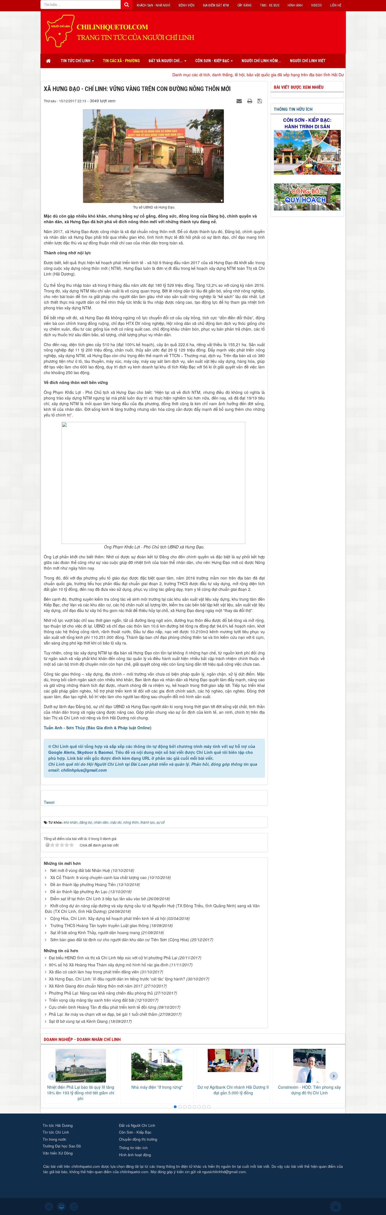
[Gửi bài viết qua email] (240, 100)
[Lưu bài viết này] (260, 100)
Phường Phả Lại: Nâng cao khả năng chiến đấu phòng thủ (101, 993)
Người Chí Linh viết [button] (308, 60)
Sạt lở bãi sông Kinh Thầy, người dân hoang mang (95, 932)
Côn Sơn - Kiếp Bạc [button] (212, 60)
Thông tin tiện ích (133, 1147)
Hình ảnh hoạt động (135, 1154)
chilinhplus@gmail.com (84, 770)
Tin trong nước (54, 1139)
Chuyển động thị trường (138, 1139)
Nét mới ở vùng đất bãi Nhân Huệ (80, 870)
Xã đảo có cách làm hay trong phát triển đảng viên (94, 972)
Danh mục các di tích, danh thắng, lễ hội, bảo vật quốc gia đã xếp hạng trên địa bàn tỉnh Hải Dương (221, 74)
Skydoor (85, 752)
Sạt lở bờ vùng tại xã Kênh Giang (78, 1021)
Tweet (49, 802)
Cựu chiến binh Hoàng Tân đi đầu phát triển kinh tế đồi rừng (102, 1007)
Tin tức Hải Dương (58, 1125)
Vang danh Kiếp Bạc (338, 74)
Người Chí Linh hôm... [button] (261, 60)
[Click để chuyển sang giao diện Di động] (74, 1206)
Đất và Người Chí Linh (137, 1125)
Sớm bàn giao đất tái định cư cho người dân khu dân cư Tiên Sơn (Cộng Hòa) (119, 939)
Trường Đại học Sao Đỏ (62, 1146)
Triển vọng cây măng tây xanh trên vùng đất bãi (91, 1000)
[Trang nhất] (49, 61)
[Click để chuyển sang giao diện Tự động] (49, 1206)
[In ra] (250, 100)
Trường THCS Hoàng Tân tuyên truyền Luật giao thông (99, 925)
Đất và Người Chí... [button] (166, 60)
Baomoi (105, 752)
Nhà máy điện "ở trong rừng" (157, 1087)
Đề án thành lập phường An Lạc (78, 891)
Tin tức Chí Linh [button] (76, 60)
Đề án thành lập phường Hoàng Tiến (83, 884)
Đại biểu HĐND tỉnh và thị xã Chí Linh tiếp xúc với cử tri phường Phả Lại (113, 957)
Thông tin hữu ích (293, 109)
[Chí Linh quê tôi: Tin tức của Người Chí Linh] (122, 30)
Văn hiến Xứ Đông (58, 1153)
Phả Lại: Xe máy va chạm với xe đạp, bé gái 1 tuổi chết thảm (103, 1014)
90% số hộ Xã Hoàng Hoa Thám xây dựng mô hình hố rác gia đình (108, 964)
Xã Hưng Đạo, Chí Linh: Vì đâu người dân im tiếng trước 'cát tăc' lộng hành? (117, 979)
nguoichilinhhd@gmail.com (224, 1171)
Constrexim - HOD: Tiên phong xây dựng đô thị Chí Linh (309, 1089)
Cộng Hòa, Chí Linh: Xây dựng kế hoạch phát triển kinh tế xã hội (108, 918)
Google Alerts (61, 752)
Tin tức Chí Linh (56, 1132)
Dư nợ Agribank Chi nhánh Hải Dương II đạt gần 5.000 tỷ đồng (233, 1089)
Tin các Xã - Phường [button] (121, 60)
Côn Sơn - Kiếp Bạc (135, 1132)
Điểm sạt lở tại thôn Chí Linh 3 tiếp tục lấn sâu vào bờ (98, 898)
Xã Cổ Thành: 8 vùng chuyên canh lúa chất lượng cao (98, 877)
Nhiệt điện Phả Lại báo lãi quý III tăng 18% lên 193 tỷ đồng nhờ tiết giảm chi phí (80, 1092)
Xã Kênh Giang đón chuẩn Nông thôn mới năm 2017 (96, 986)
